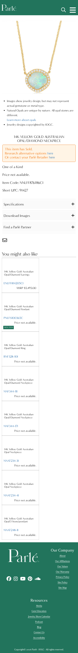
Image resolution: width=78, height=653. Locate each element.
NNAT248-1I (11, 530)
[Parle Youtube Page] (22, 578)
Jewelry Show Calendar (39, 616)
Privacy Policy (62, 577)
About (62, 555)
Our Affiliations (62, 561)
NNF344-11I (10, 391)
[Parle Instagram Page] (15, 578)
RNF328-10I (11, 356)
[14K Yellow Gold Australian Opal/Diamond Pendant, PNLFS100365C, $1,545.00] (20, 299)
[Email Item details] (6, 241)
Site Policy (62, 582)
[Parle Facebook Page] (8, 578)
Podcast (39, 621)
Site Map (62, 587)
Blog (39, 627)
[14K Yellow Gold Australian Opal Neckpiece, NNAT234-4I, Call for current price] (20, 476)
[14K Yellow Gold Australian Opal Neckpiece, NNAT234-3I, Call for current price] (20, 442)
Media (39, 605)
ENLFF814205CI (13, 283)
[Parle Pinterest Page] (29, 578)
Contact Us (39, 632)
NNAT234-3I (11, 460)
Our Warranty (62, 571)
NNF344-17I (11, 426)
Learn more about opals (21, 120)
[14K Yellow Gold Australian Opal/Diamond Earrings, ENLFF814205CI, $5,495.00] (20, 264)
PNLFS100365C (13, 318)
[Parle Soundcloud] (37, 578)
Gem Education (39, 611)
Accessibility (39, 637)
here (50, 153)
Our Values (62, 566)
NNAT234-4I (11, 495)
